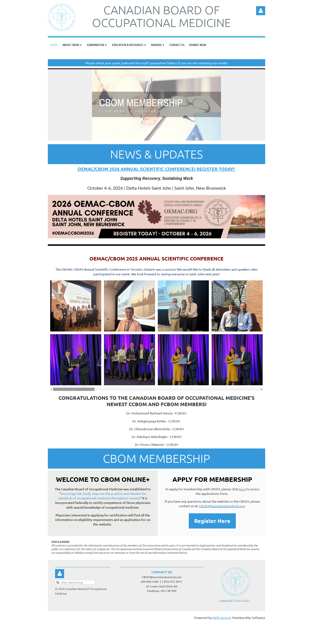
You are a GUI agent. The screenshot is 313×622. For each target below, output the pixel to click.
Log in (59, 573)
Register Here (212, 520)
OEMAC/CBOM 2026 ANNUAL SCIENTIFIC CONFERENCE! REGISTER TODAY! (157, 169)
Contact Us (225, 600)
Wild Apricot (222, 617)
